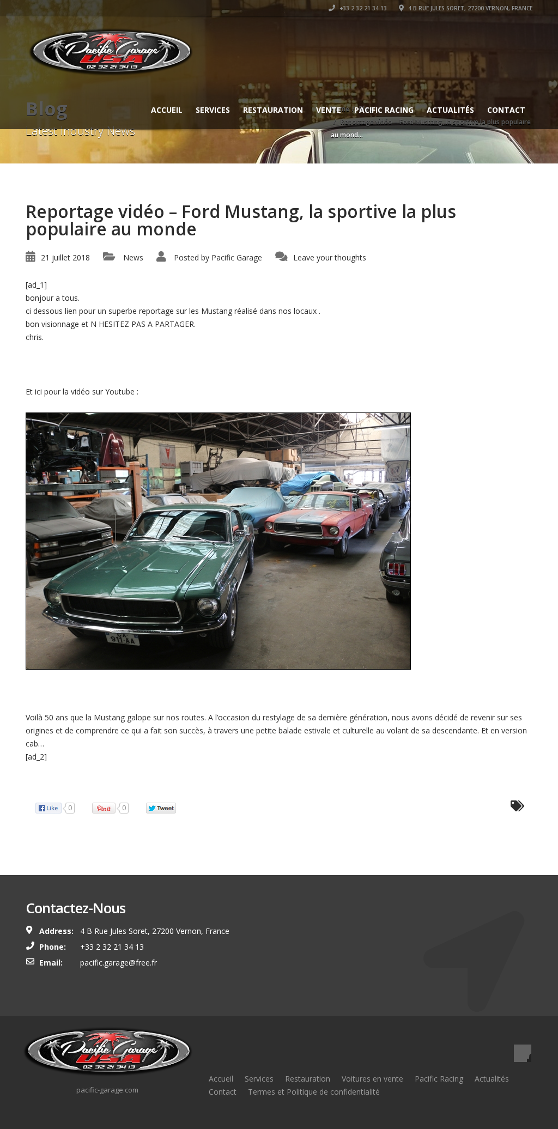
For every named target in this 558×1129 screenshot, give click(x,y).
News (133, 257)
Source (38, 783)
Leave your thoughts (329, 257)
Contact (506, 110)
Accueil (167, 110)
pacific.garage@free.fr (118, 962)
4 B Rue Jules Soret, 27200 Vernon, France (469, 8)
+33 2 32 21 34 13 (362, 8)
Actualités (450, 110)
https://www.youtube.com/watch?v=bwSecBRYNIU (229, 391)
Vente (328, 110)
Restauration (273, 110)
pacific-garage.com (107, 1090)
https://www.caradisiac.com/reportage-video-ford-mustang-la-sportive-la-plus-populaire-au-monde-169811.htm (222, 364)
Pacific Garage (236, 257)
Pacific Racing (384, 110)
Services (213, 110)
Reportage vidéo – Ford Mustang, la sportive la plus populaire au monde (153, 690)
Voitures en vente (372, 1078)
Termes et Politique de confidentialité (314, 1091)
